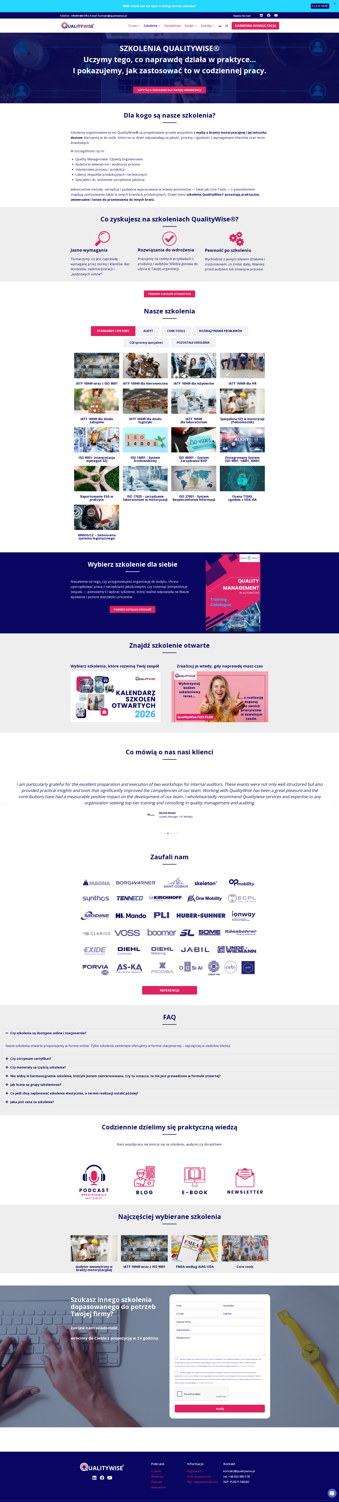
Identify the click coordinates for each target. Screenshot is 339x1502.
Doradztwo (172, 25)
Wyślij (220, 1408)
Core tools (245, 1266)
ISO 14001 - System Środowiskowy (145, 459)
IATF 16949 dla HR (242, 383)
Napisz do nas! (242, 15)
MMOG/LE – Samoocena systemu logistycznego (97, 536)
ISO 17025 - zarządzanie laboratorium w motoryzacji (145, 498)
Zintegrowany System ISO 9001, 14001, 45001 (242, 459)
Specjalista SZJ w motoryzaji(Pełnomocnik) (242, 420)
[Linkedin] (261, 15)
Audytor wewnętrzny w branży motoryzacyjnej (94, 1268)
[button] (5, 803)
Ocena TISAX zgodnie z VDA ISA (242, 498)
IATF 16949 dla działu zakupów (96, 420)
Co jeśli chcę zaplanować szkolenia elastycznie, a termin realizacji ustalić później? (74, 1093)
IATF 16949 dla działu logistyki (145, 420)
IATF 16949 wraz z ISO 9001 (97, 383)
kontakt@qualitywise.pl (112, 15)
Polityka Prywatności (247, 1366)
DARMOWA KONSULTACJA (255, 25)
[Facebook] (269, 15)
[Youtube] (110, 1478)
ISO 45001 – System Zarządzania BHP (194, 459)
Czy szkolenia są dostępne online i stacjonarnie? (48, 1033)
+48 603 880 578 (79, 15)
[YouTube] (276, 15)
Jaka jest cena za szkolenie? (32, 1102)
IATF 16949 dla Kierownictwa (145, 383)
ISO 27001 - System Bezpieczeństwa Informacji (194, 498)
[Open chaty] (332, 1493)
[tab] (113, 331)
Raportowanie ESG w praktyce (96, 498)
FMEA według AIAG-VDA (195, 1266)
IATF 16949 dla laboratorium (193, 420)
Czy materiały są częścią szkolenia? (38, 1067)
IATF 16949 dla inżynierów (194, 383)
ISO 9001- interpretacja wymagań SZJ (97, 459)
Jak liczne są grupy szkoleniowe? (35, 1084)
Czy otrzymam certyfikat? (30, 1058)
